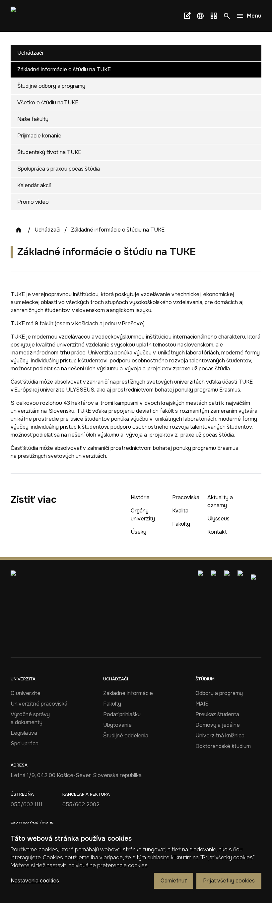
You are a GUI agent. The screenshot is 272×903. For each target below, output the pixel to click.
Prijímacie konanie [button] (39, 135)
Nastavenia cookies (35, 880)
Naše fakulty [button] (32, 119)
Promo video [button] (33, 201)
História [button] (140, 497)
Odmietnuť (173, 880)
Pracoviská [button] (185, 497)
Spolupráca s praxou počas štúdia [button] (58, 168)
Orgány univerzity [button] (143, 514)
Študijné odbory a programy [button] (51, 85)
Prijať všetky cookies (229, 880)
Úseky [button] (138, 531)
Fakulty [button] (181, 523)
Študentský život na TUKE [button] (49, 152)
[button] (200, 16)
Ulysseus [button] (218, 518)
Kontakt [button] (217, 531)
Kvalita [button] (180, 510)
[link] (22, 16)
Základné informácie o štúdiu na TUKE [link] (118, 229)
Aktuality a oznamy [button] (220, 501)
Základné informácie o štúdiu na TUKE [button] (64, 69)
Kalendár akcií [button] (34, 185)
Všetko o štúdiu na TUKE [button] (47, 102)
